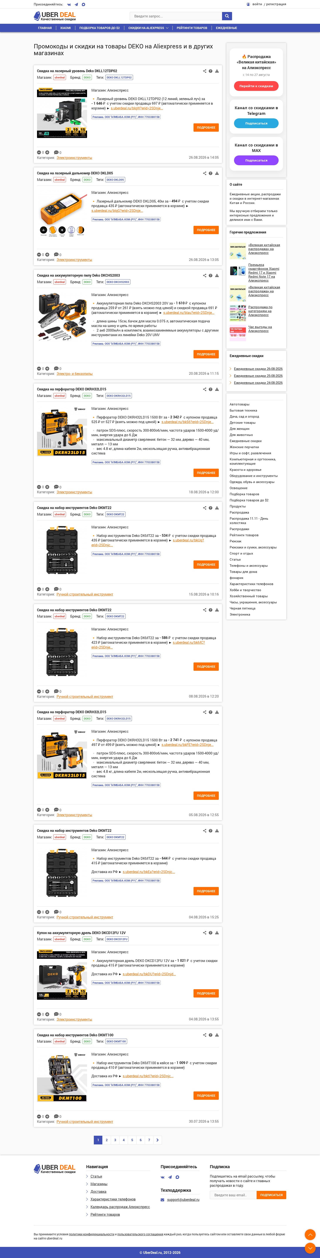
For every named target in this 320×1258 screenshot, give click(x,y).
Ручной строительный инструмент (85, 594)
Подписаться (256, 123)
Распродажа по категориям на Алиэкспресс (260, 311)
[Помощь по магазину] (210, 71)
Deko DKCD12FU (117, 939)
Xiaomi (65, 28)
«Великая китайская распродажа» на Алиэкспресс (264, 249)
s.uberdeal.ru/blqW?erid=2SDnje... (137, 108)
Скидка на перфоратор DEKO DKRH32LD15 (71, 389)
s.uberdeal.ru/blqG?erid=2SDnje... (117, 210)
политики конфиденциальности (91, 1234)
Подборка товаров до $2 (99, 28)
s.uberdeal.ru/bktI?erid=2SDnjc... (148, 1076)
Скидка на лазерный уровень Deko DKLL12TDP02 (77, 71)
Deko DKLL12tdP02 (119, 77)
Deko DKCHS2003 (118, 282)
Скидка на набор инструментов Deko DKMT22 (74, 508)
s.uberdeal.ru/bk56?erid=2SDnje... (188, 421)
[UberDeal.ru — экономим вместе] (55, 16)
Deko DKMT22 (115, 514)
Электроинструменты (74, 157)
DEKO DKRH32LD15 (119, 395)
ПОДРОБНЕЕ (206, 127)
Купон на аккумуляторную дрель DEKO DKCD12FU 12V (81, 933)
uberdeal (60, 77)
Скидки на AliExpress (146, 28)
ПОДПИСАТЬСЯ (271, 1195)
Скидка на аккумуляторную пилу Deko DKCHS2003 (78, 275)
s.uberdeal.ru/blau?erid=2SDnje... (188, 312)
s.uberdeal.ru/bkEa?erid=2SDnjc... (149, 871)
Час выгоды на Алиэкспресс (260, 329)
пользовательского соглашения (140, 1234)
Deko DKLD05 (115, 179)
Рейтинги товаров (192, 28)
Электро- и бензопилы (75, 373)
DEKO (87, 77)
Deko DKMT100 (116, 1041)
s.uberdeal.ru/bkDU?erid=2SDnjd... (149, 974)
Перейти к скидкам (256, 86)
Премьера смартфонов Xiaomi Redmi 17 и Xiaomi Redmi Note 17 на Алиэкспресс (263, 272)
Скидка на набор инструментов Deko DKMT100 (75, 1035)
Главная (45, 28)
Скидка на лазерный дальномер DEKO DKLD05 (75, 173)
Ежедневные (226, 28)
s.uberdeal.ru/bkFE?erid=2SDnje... (188, 744)
